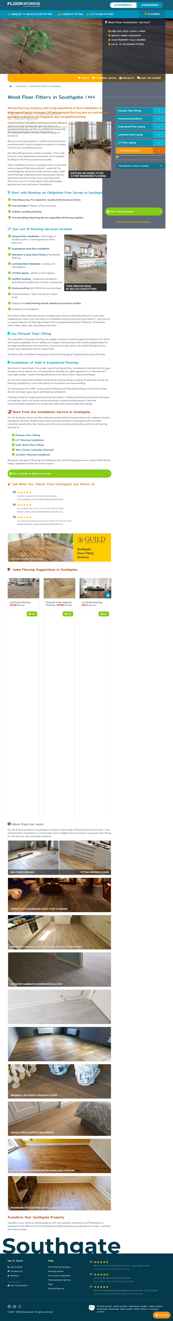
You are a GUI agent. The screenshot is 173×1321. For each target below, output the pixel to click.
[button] (31, 14)
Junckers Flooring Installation (33, 455)
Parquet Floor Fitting (28, 435)
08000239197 (151, 5)
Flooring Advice (56, 1312)
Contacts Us (16, 1312)
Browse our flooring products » (134, 221)
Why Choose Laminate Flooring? (35, 450)
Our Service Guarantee (59, 1316)
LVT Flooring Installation (30, 440)
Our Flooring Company (59, 1308)
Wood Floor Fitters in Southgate (45, 86)
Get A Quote (16, 1308)
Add (32, 614)
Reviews (14, 1316)
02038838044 (124, 5)
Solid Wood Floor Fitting (30, 445)
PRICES (85, 78)
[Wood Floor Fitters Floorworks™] (46, 4)
